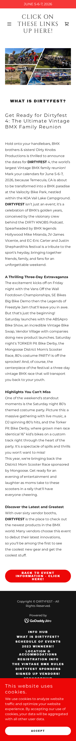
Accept (38, 730)
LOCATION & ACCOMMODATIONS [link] (38, 653)
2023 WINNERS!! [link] (38, 646)
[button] (10, 24)
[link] (38, 32)
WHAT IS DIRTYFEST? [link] (38, 636)
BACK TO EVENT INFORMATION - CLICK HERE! (38, 576)
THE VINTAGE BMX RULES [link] (38, 664)
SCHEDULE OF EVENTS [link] (38, 641)
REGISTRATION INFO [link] (38, 659)
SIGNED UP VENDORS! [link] (38, 673)
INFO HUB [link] (38, 632)
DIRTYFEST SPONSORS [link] (38, 669)
